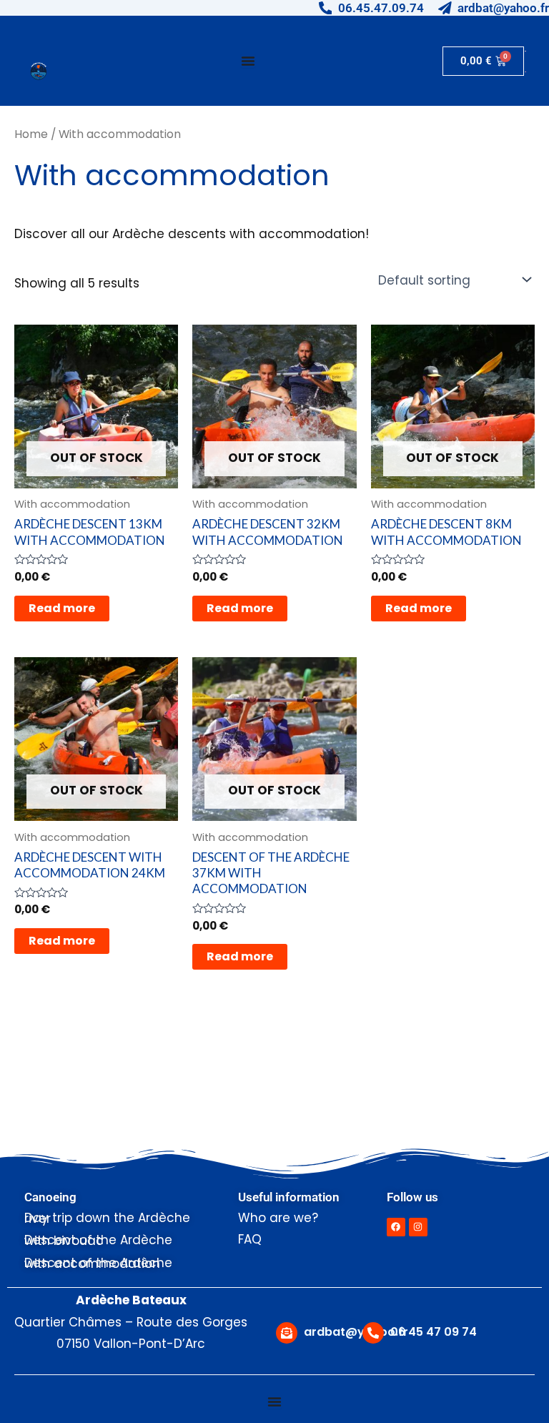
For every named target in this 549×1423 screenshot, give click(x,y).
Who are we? (278, 1217)
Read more (62, 608)
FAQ (250, 1239)
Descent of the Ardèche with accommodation (98, 1263)
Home (31, 134)
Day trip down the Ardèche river (107, 1218)
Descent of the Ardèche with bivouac (98, 1240)
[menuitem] (525, 51)
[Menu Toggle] (248, 61)
